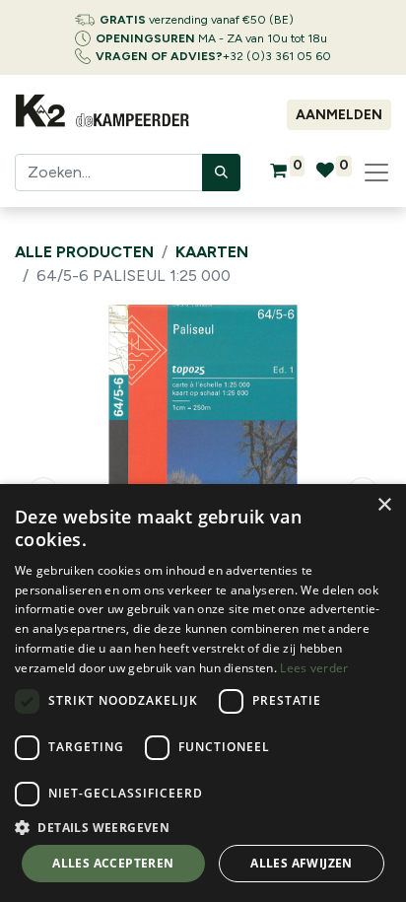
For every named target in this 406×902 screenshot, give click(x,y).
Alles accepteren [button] (112, 863)
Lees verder (314, 667)
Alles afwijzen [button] (301, 863)
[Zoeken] (221, 172)
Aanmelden (339, 114)
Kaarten (211, 252)
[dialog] (203, 693)
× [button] (383, 505)
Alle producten (84, 252)
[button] (203, 827)
